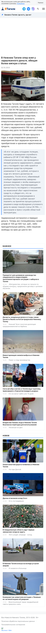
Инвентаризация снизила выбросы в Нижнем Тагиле (21, 356)
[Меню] (43, 8)
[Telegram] (24, 9)
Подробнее (21, 3)
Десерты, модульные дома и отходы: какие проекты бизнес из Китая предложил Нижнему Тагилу (22, 319)
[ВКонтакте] (28, 9)
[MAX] (33, 9)
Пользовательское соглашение (13, 624)
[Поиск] (38, 9)
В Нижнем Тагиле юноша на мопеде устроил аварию (21, 564)
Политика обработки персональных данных (18, 621)
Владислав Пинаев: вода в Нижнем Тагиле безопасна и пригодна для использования (20, 423)
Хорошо (40, 2)
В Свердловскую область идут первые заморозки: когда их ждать (18, 531)
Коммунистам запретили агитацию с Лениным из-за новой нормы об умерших (22, 598)
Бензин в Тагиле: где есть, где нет (17, 15)
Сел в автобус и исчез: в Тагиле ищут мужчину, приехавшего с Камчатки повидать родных (22, 390)
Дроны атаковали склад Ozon (15, 498)
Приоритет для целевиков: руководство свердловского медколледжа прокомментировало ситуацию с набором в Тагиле (21, 278)
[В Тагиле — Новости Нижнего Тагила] (10, 8)
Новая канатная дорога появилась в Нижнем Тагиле (21, 465)
